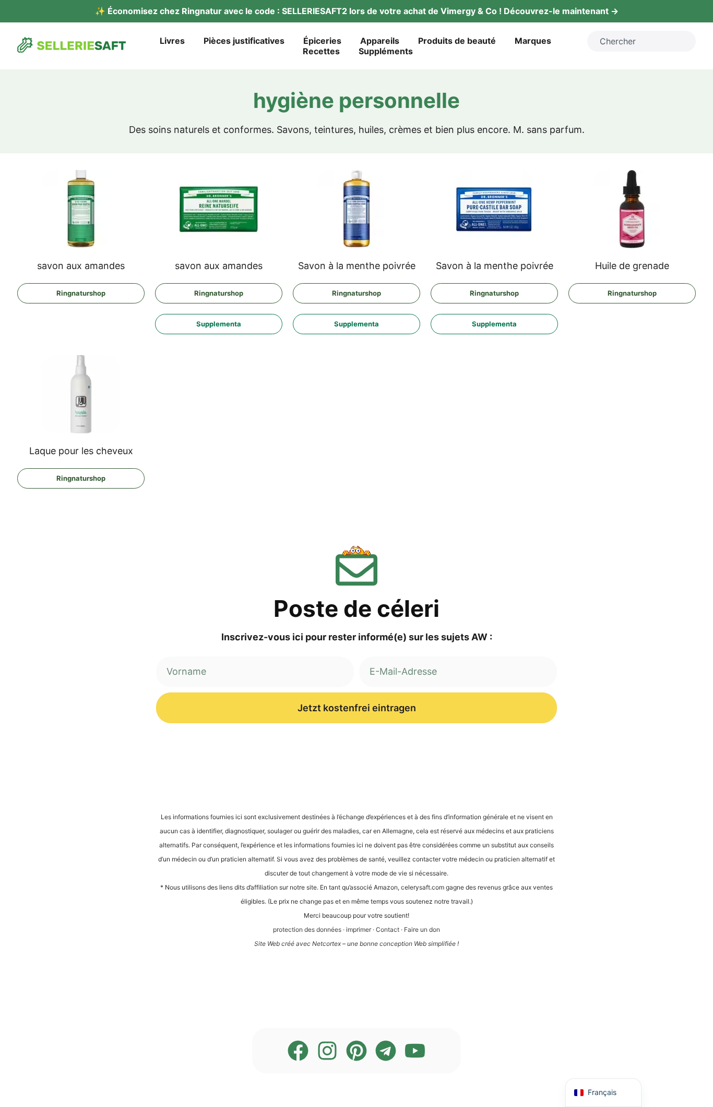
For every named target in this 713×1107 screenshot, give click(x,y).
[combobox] (641, 41)
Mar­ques (533, 40)
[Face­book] (298, 1050)
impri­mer (358, 929)
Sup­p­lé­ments (386, 51)
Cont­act (387, 929)
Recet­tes (321, 51)
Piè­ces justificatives (244, 40)
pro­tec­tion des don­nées (307, 929)
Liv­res (172, 40)
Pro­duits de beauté (457, 40)
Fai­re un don (422, 929)
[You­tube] (415, 1050)
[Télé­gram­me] (385, 1050)
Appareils (379, 40)
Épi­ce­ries (322, 40)
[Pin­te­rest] (356, 1050)
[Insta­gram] (327, 1050)
